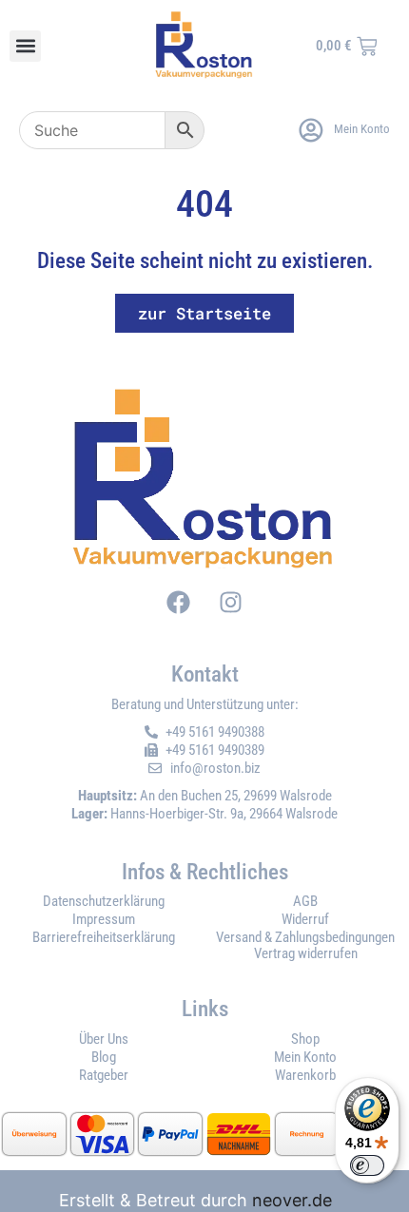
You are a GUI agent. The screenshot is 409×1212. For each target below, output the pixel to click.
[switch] (367, 1165)
